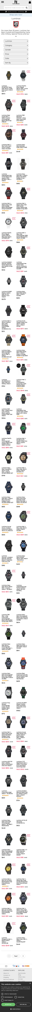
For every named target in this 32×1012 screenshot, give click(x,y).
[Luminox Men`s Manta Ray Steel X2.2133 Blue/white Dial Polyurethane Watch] (23, 869)
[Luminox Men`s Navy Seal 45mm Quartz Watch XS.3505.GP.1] (23, 457)
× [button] (30, 983)
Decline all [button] (23, 1004)
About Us (6, 973)
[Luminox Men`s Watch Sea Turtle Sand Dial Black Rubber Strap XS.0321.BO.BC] (9, 722)
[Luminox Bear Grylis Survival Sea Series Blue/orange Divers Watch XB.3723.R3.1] (23, 663)
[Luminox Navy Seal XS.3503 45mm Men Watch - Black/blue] (23, 545)
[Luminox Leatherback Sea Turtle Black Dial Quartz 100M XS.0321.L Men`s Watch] (9, 164)
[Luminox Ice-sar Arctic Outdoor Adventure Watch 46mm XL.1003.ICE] (9, 516)
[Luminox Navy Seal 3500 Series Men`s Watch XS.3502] (23, 281)
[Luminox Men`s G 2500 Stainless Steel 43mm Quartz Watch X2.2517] (23, 839)
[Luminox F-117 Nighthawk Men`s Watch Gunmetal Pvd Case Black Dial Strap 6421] (23, 751)
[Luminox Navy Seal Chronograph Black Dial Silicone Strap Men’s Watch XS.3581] (23, 604)
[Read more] (16, 36)
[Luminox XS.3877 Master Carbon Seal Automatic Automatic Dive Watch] (23, 692)
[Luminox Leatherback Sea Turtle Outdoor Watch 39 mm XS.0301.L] (23, 575)
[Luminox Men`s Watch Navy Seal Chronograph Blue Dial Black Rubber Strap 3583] (23, 898)
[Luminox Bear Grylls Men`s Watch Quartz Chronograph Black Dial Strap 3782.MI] (9, 105)
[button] (2, 2)
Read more (15, 990)
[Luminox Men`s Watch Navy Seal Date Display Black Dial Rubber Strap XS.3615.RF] (9, 193)
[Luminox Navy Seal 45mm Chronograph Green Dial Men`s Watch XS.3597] (9, 634)
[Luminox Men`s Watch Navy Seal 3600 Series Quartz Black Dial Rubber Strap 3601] (23, 193)
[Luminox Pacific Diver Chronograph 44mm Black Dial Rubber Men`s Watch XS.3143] (9, 428)
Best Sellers (21, 981)
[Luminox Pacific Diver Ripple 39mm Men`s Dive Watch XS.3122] (23, 75)
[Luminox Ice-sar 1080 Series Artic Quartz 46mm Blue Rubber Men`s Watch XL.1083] (23, 722)
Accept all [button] (8, 1004)
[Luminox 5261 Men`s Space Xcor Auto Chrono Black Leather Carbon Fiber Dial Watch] (9, 399)
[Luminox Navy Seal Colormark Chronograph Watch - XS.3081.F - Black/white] (9, 810)
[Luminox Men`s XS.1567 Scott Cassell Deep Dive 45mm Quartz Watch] (23, 428)
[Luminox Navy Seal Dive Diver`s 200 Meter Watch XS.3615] (23, 634)
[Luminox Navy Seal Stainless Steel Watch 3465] (23, 134)
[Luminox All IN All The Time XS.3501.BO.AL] (23, 810)
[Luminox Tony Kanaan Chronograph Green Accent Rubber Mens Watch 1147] (9, 692)
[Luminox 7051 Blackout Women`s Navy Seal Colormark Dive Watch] (23, 105)
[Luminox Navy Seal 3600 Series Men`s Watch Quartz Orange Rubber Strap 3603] (23, 340)
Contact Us (6, 975)
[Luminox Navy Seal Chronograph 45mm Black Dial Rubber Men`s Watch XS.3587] (9, 839)
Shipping (6, 977)
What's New (21, 977)
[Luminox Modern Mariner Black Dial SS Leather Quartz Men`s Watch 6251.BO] (23, 780)
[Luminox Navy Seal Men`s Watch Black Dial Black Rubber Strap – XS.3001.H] (23, 164)
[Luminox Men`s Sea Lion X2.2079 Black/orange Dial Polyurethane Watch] (9, 898)
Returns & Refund (8, 979)
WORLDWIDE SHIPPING (16, 12)
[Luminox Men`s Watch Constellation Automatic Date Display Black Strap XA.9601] (23, 369)
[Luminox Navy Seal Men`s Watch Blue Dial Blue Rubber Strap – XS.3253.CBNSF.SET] (9, 487)
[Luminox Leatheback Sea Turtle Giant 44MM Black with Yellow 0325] (23, 399)
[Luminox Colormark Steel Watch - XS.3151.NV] (9, 780)
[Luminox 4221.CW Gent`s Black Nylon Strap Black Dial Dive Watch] (9, 751)
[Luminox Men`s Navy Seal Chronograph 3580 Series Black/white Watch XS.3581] (23, 222)
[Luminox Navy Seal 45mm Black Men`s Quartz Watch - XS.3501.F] (9, 575)
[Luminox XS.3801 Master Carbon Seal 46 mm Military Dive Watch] (9, 281)
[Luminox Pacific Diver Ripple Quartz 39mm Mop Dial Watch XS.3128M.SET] (9, 222)
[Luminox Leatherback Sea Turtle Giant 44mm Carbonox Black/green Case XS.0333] (23, 252)
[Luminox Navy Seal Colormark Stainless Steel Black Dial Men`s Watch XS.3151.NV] (23, 487)
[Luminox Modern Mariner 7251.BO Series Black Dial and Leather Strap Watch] (9, 252)
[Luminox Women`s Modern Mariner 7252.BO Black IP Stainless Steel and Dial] (9, 545)
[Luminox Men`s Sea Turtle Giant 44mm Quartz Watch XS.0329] (9, 134)
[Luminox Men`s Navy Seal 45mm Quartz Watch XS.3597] (23, 516)
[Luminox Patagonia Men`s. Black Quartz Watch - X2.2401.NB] (9, 927)
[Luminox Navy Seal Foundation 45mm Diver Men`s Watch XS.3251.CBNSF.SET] (9, 457)
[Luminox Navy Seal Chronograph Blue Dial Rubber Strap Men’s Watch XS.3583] (9, 663)
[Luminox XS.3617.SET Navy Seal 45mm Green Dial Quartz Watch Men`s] (9, 75)
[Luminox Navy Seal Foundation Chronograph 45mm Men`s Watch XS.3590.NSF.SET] (9, 340)
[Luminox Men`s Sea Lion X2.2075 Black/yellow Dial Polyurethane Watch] (9, 869)
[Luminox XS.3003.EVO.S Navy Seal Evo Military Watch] (9, 369)
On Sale (20, 979)
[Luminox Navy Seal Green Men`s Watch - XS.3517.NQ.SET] (23, 927)
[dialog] (16, 997)
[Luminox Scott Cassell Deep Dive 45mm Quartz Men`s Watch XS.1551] (23, 310)
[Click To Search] (26, 8)
